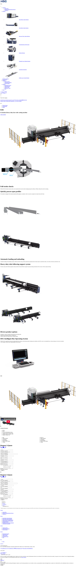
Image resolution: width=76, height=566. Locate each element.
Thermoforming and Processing (24, 44)
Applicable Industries (8, 82)
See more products (5, 78)
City (1, 487)
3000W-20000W (3, 114)
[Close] (0, 416)
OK (1, 559)
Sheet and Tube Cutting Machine (24, 36)
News (1, 539)
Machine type (2, 493)
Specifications (4, 106)
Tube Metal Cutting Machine (7, 519)
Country (2, 485)
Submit (2, 470)
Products (3, 11)
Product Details (4, 105)
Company (4, 7)
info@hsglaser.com (18, 548)
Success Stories (7, 83)
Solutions (4, 80)
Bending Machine (5, 521)
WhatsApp (2, 560)
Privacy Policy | (3, 553)
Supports (3, 84)
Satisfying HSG (7, 81)
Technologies (4, 79)
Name (1, 479)
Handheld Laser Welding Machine (24, 61)
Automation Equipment (23, 69)
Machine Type (2, 463)
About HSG (7, 8)
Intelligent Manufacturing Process (10, 9)
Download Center (7, 88)
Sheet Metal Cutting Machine (24, 19)
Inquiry (3, 107)
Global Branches (7, 86)
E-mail (1, 481)
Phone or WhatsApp (4, 483)
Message (1, 468)
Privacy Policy (23, 557)
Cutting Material (3, 461)
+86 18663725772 (4, 548)
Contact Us (6, 10)
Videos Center (7, 87)
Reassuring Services (8, 85)
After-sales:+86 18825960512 (28, 548)
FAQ (3, 537)
